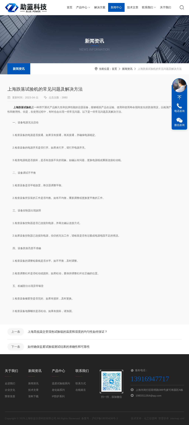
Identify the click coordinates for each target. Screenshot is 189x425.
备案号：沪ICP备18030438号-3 (99, 418)
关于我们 (165, 7)
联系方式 (80, 383)
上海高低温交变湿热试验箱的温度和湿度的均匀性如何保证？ (67, 331)
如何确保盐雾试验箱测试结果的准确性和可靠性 (59, 346)
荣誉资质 (10, 396)
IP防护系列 (58, 396)
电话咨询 (179, 110)
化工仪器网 (150, 418)
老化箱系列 (58, 389)
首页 (69, 7)
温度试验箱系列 (61, 383)
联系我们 (147, 7)
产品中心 (81, 7)
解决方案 (99, 7)
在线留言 (80, 389)
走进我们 (10, 383)
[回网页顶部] (179, 97)
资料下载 (33, 396)
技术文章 (132, 7)
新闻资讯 (19, 68)
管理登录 (163, 418)
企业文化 (10, 389)
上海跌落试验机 (22, 107)
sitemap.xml (177, 418)
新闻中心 (116, 7)
